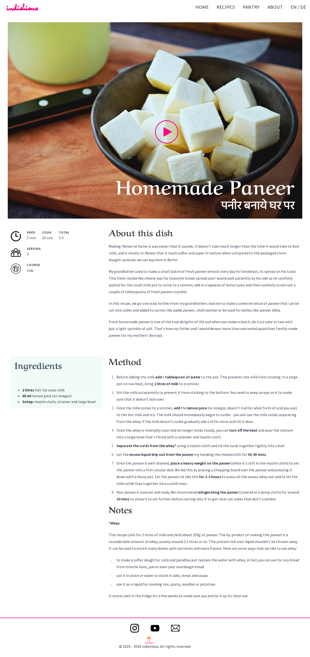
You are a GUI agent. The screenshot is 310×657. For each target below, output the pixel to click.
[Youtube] (155, 628)
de (303, 7)
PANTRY (251, 7)
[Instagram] (134, 628)
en (294, 7)
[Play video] (166, 132)
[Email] (175, 628)
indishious (22, 7)
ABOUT (275, 7)
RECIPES (226, 7)
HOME (202, 7)
